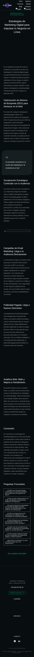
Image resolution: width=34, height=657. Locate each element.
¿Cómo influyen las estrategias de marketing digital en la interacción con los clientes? (16, 521)
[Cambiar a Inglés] (18, 9)
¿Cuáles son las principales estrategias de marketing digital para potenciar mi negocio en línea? (16, 493)
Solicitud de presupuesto (16, 593)
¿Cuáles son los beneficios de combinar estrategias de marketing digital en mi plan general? (17, 528)
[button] (17, 493)
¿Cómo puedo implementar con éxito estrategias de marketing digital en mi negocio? (17, 500)
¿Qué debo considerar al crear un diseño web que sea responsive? (16, 542)
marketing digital (16, 13)
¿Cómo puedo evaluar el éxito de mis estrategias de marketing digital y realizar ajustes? (16, 535)
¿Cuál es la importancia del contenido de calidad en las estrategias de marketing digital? (16, 515)
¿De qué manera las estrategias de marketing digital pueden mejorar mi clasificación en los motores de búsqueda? (16, 508)
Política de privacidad (17, 648)
